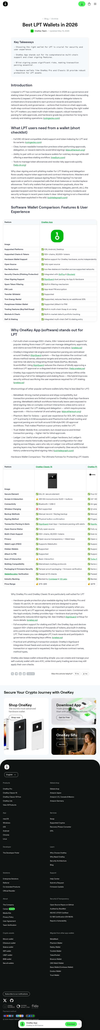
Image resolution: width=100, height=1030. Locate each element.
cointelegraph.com (57, 197)
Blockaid (71, 274)
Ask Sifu (62, 744)
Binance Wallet (56, 959)
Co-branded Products (11, 887)
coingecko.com (51, 118)
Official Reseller (9, 891)
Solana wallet (8, 947)
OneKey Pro (7, 789)
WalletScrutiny (11, 574)
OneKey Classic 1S (10, 793)
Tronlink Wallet (55, 951)
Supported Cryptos (57, 823)
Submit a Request (57, 883)
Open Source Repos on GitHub (62, 905)
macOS (6, 819)
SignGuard (49, 279)
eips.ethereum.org (75, 150)
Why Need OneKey (57, 857)
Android (6, 831)
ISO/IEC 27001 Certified (59, 913)
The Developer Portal (11, 853)
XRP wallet (7, 951)
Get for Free (64, 717)
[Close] (79, 1024)
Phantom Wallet (56, 943)
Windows (6, 823)
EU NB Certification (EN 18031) (61, 917)
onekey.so (77, 347)
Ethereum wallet (9, 943)
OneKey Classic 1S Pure (12, 797)
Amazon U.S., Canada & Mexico (62, 797)
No (78, 674)
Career (5, 909)
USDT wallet (7, 955)
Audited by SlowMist (58, 909)
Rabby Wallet (55, 947)
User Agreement (9, 921)
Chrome (6, 835)
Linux (5, 839)
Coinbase (53, 579)
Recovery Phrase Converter (60, 827)
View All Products (9, 805)
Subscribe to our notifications (16, 994)
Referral (6, 883)
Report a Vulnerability (58, 921)
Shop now (15, 717)
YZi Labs (63, 579)
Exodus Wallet (55, 971)
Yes (86, 674)
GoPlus (62, 274)
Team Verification (9, 925)
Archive (54, 19)
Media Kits (7, 913)
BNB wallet (7, 959)
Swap (52, 819)
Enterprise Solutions (10, 879)
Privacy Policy (8, 917)
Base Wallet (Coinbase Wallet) (61, 967)
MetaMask (54, 939)
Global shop (54, 789)
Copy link (31, 674)
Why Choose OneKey (58, 853)
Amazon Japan (55, 793)
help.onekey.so (77, 368)
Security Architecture (58, 861)
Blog (52, 865)
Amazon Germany (57, 801)
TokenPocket (55, 955)
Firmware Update (57, 887)
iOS (4, 827)
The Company (8, 905)
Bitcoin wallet (8, 939)
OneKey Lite (7, 801)
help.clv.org (19, 165)
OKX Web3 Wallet (57, 963)
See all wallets (8, 963)
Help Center (54, 879)
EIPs (51, 831)
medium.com (58, 157)
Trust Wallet (54, 975)
